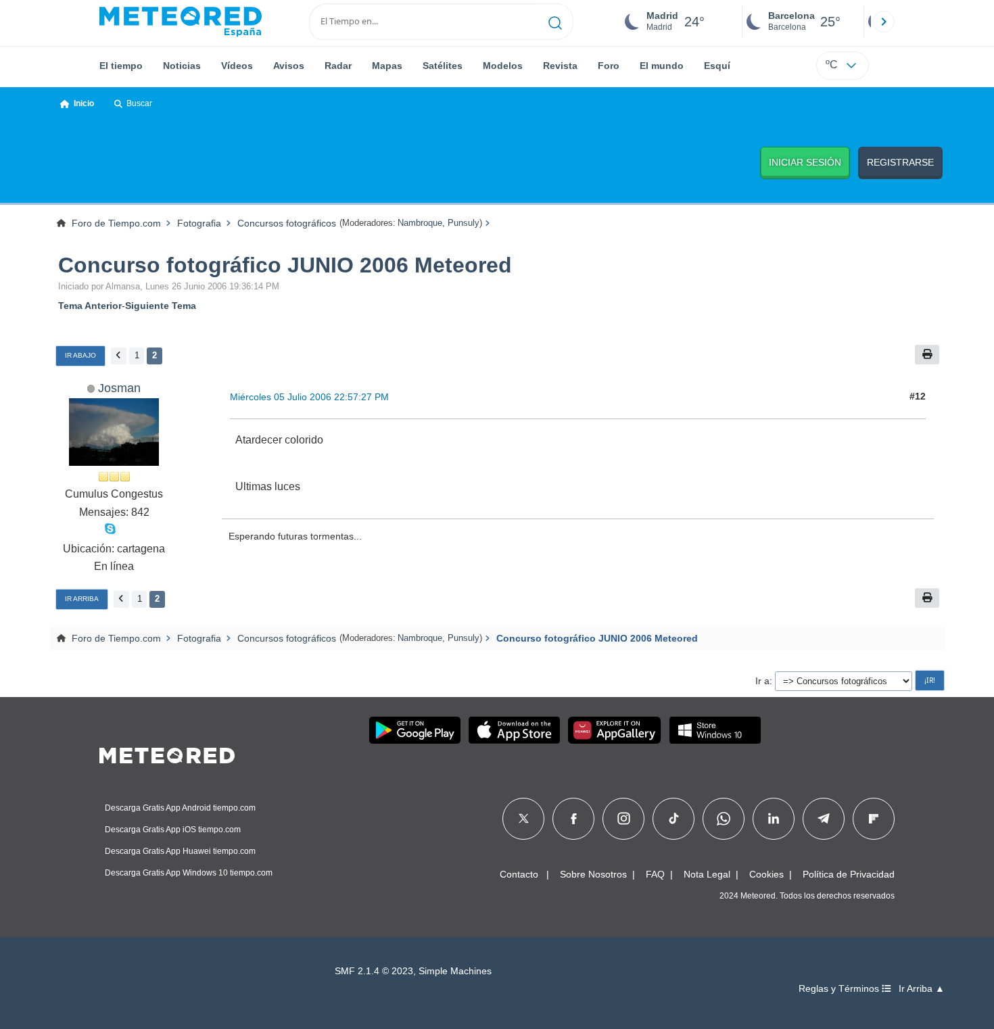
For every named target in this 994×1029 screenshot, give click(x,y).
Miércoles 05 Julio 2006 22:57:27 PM (309, 396)
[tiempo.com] (180, 21)
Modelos (503, 65)
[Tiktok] (674, 819)
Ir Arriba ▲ (922, 989)
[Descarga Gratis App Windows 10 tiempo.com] (715, 730)
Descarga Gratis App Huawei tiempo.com (180, 851)
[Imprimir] (927, 354)
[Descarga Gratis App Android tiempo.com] (414, 730)
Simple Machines (455, 971)
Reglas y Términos (840, 989)
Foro (608, 65)
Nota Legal (707, 874)
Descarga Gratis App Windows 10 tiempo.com (189, 873)
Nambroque (420, 223)
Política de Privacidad (849, 874)
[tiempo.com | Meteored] (167, 753)
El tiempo (121, 65)
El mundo (662, 65)
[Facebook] (574, 819)
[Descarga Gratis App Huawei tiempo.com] (614, 730)
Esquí (717, 65)
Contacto (519, 874)
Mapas (387, 65)
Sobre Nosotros (593, 874)
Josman (119, 388)
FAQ (655, 874)
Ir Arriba (82, 598)
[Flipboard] (873, 819)
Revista (560, 65)
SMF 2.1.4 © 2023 (374, 971)
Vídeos (237, 65)
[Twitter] (524, 819)
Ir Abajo (80, 355)
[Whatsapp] (723, 819)
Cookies (766, 874)
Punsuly (463, 223)
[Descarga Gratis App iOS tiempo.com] (514, 730)
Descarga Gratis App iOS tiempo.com (173, 829)
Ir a (762, 680)
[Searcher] (555, 21)
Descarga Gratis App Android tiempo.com (180, 808)
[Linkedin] (773, 819)
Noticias (182, 65)
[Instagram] (623, 819)
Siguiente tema (160, 305)
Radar (338, 65)
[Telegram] (823, 819)
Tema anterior (90, 305)
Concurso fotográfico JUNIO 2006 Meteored (285, 265)
